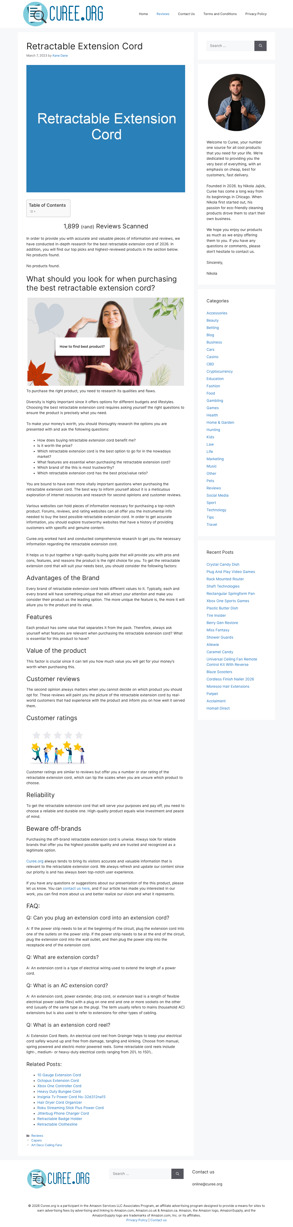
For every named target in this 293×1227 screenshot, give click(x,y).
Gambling (215, 400)
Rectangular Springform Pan (231, 593)
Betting (213, 328)
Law (210, 444)
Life (210, 451)
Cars (210, 349)
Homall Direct (218, 708)
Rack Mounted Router (225, 579)
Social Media (218, 495)
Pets (210, 481)
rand (88, 226)
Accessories (217, 313)
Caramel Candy (220, 652)
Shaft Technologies (223, 586)
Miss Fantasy (218, 630)
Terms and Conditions (220, 14)
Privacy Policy (256, 14)
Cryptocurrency (220, 371)
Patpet (212, 694)
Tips (210, 517)
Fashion (213, 386)
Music (212, 466)
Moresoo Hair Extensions (228, 686)
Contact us (158, 1220)
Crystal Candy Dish (223, 564)
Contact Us (186, 14)
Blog (210, 335)
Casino (212, 357)
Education (215, 379)
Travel (212, 524)
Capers (36, 1140)
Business (214, 342)
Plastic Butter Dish (222, 608)
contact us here (76, 888)
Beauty (213, 320)
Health (212, 415)
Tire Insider (216, 615)
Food (211, 393)
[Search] (260, 46)
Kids (210, 437)
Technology (216, 510)
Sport (211, 502)
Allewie (213, 644)
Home (143, 14)
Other (211, 473)
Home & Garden (220, 422)
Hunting (213, 430)
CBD (210, 364)
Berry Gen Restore (222, 623)
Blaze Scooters (219, 672)
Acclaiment (216, 701)
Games (213, 408)
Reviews (163, 14)
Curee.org (34, 861)
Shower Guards (220, 637)
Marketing (215, 459)
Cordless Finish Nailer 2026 (230, 679)
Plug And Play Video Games (231, 572)
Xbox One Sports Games (228, 601)
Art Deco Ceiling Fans (46, 1145)
